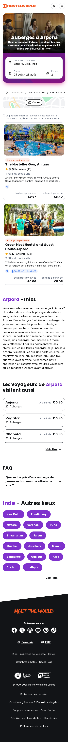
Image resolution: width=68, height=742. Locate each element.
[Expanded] (7, 93)
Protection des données (34, 694)
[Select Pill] (54, 6)
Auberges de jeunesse (33, 654)
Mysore (12, 525)
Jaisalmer (34, 546)
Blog (15, 654)
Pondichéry (39, 514)
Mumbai (12, 546)
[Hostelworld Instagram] (30, 630)
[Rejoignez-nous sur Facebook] (14, 630)
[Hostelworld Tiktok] (53, 630)
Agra (56, 556)
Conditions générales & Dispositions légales (33, 702)
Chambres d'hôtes (26, 662)
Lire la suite (53, 118)
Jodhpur (32, 567)
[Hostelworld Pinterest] (46, 630)
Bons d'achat (48, 710)
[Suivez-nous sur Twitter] (22, 630)
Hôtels (51, 654)
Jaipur (37, 535)
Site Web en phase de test (26, 718)
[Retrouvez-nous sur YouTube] (38, 630)
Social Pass (45, 662)
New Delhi (13, 514)
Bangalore (14, 556)
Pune (53, 525)
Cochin (11, 567)
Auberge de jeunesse (18, 160)
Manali (56, 546)
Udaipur (36, 556)
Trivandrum (15, 535)
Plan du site (50, 718)
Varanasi (33, 525)
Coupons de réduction (25, 710)
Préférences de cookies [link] (34, 726)
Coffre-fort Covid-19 (25, 271)
